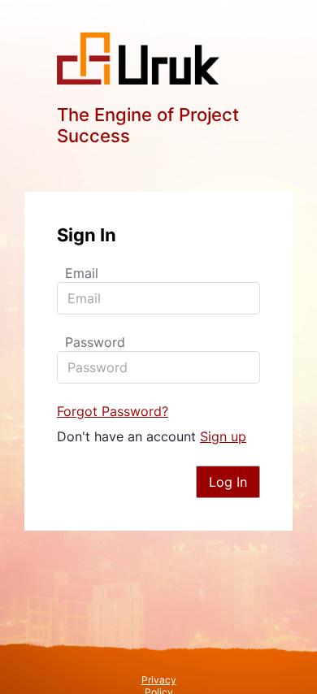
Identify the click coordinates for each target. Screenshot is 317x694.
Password (95, 342)
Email (81, 273)
